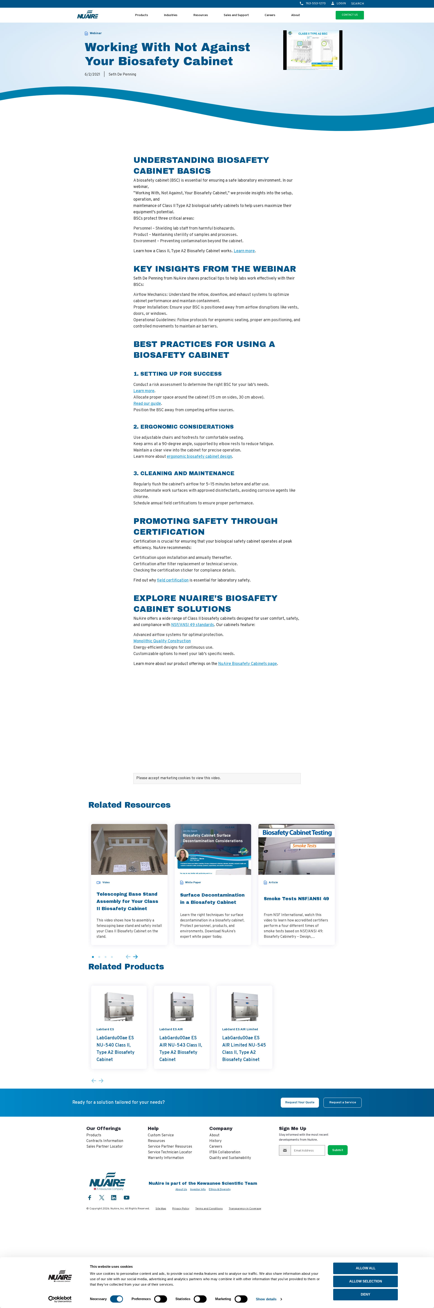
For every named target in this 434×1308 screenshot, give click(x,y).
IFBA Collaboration (224, 1152)
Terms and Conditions (209, 1209)
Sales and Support (236, 15)
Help (153, 1128)
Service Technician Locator (170, 1152)
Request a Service (342, 1102)
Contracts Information (104, 1141)
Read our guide (147, 403)
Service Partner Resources (170, 1146)
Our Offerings (103, 1128)
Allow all (365, 1268)
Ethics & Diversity (220, 1189)
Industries (170, 15)
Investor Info (198, 1189)
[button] (93, 957)
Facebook (89, 1197)
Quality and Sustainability (230, 1158)
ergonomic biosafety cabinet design (199, 456)
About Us (181, 1189)
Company (220, 1128)
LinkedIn (113, 1197)
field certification (173, 580)
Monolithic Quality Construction (162, 641)
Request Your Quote (299, 1102)
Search (357, 4)
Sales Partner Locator (104, 1146)
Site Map (161, 1209)
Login (341, 3)
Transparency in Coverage (245, 1209)
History (215, 1141)
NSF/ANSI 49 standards (192, 625)
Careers (270, 15)
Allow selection (365, 1281)
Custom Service (161, 1135)
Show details (266, 1299)
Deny (365, 1294)
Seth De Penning (122, 74)
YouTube (126, 1197)
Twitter (101, 1197)
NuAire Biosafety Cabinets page (247, 664)
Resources (200, 15)
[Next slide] (135, 957)
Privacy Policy (180, 1209)
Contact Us (350, 15)
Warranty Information (166, 1158)
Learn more (244, 251)
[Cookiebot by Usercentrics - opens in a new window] (60, 1299)
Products (141, 15)
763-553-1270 (316, 3)
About (295, 15)
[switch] (160, 1299)
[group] (129, 884)
